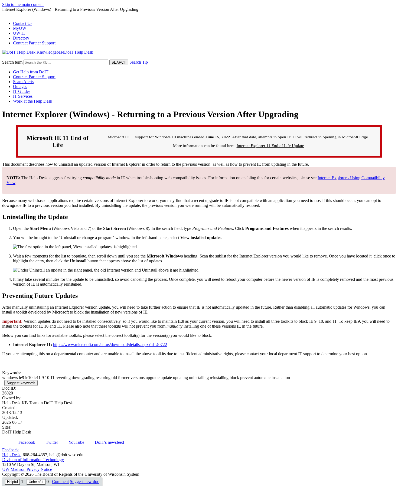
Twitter (52, 442)
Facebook (26, 442)
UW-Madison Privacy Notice (27, 469)
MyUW (19, 28)
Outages (20, 86)
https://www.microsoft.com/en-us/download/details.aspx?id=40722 (110, 344)
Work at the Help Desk (32, 101)
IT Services (22, 96)
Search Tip (138, 62)
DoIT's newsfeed (109, 442)
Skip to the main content (23, 4)
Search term (12, 62)
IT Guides (21, 91)
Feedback (10, 450)
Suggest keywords (20, 383)
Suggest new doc (84, 481)
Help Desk (11, 454)
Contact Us (22, 23)
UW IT (19, 33)
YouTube (76, 442)
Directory (21, 38)
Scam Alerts (23, 81)
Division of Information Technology (33, 459)
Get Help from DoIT (30, 72)
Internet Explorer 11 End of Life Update (270, 145)
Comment (60, 481)
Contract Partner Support (34, 43)
